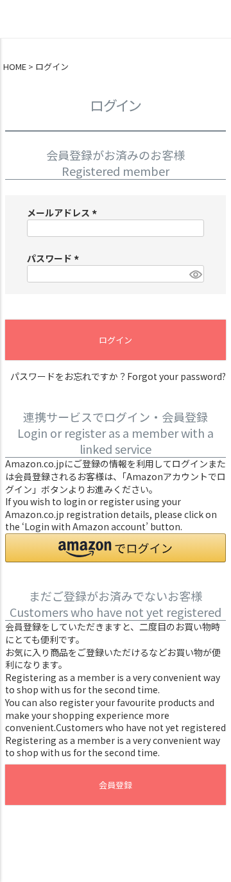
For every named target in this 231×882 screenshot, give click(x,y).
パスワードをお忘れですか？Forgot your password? (118, 376)
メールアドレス (64, 212)
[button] (115, 547)
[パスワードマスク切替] (194, 274)
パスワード (55, 258)
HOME (14, 67)
